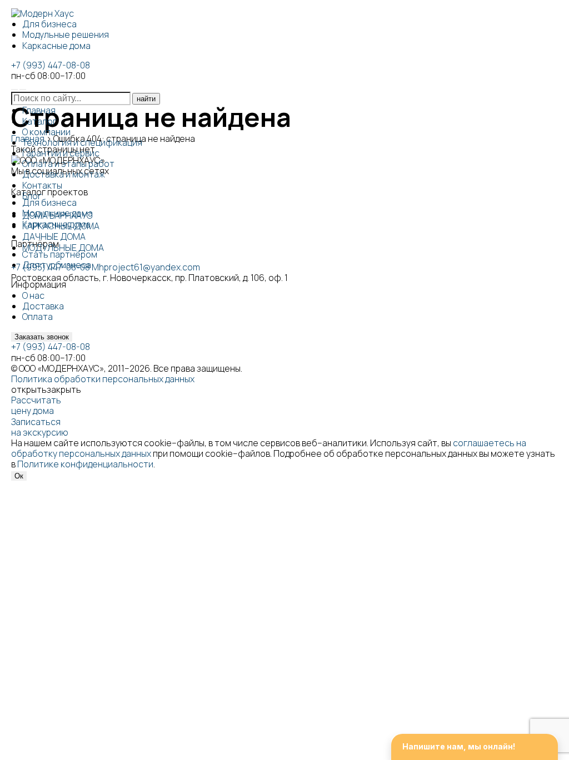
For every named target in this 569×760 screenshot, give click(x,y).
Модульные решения (65, 34)
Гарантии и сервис (60, 153)
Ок (18, 476)
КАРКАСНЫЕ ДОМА (60, 226)
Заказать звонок (41, 337)
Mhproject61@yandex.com (146, 267)
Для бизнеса (49, 24)
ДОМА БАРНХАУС (57, 215)
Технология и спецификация (82, 142)
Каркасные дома (56, 46)
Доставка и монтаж (63, 174)
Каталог (39, 121)
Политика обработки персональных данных (102, 379)
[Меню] (22, 89)
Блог (32, 196)
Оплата (37, 316)
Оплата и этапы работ (68, 163)
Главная (39, 110)
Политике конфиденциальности (85, 464)
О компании (46, 132)
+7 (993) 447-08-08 (50, 65)
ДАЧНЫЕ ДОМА (54, 236)
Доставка (43, 306)
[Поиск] (14, 89)
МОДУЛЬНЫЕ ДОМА (63, 247)
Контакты (42, 185)
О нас (33, 295)
